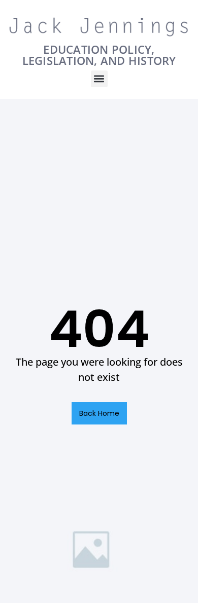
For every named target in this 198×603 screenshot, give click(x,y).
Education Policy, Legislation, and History (99, 55)
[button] (99, 78)
